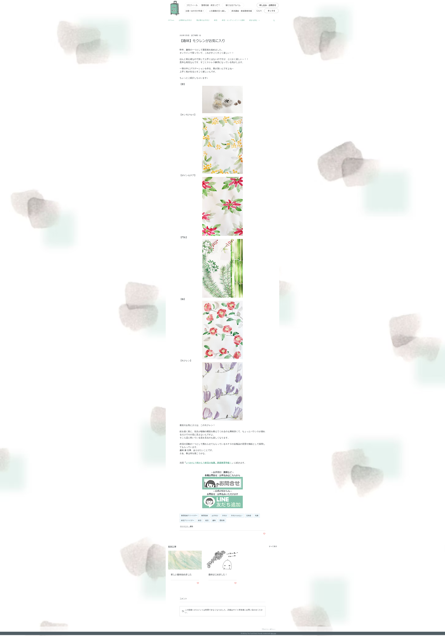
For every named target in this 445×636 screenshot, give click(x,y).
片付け (224, 515)
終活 (215, 20)
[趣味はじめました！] (222, 560)
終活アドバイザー (187, 520)
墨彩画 (222, 520)
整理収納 (204, 515)
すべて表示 (273, 546)
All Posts (171, 20)
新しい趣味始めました (181, 575)
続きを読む (253, 20)
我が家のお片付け (202, 20)
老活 (206, 520)
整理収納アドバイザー (189, 515)
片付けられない (236, 515)
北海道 (248, 515)
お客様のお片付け (185, 20)
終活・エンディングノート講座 (233, 20)
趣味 (214, 520)
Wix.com (273, 633)
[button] (274, 20)
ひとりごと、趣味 (186, 526)
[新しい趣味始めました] (185, 560)
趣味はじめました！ (217, 575)
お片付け (215, 515)
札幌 (256, 515)
